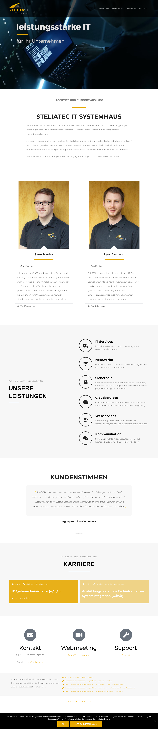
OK (63, 724)
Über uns (104, 8)
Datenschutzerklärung (86, 724)
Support (126, 655)
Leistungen (117, 8)
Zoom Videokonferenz (79, 655)
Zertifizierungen (28, 306)
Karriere (131, 8)
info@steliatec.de (35, 662)
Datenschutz (85, 701)
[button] (44, 266)
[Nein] (155, 721)
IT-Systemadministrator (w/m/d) (36, 591)
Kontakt (143, 8)
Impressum (72, 701)
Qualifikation (26, 266)
